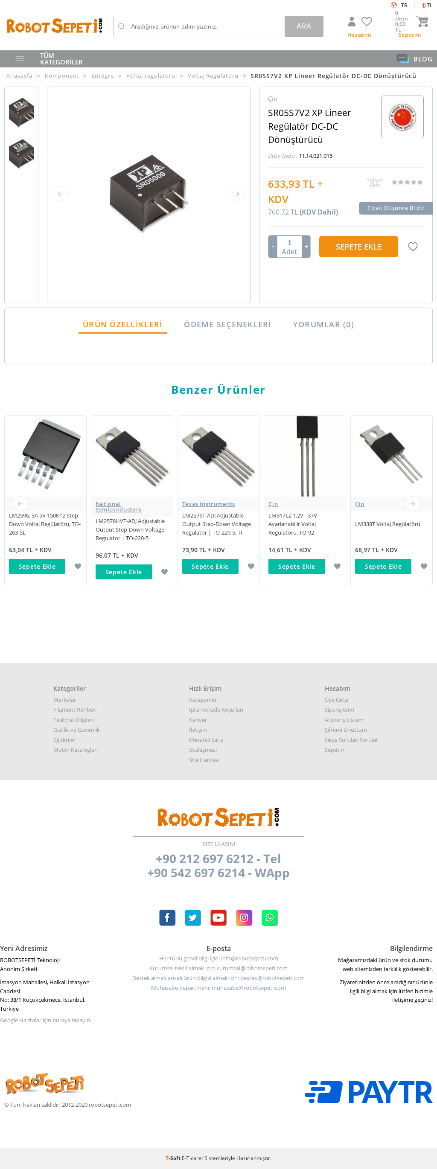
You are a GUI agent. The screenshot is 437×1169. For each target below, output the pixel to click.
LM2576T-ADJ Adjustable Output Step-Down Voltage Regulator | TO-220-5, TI (216, 524)
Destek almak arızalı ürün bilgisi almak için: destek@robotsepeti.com (218, 978)
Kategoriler (203, 700)
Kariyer (198, 720)
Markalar (64, 700)
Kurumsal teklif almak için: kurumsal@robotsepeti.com (218, 968)
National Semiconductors (119, 506)
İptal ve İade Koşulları (216, 709)
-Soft (174, 1158)
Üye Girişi (336, 700)
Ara (304, 26)
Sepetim (335, 749)
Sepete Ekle (359, 246)
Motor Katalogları (75, 749)
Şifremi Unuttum (346, 729)
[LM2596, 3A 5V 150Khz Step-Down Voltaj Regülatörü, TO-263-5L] (45, 504)
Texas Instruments (208, 504)
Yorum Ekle (375, 182)
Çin (273, 504)
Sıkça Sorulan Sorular (351, 740)
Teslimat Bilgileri (73, 720)
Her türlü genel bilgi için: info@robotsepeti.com (218, 958)
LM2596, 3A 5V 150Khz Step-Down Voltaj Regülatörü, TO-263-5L (45, 524)
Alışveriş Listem (344, 720)
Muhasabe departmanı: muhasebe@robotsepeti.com (218, 988)
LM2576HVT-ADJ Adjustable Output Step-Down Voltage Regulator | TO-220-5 (130, 529)
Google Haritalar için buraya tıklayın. (45, 1020)
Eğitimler (64, 740)
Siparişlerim (339, 709)
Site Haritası (204, 760)
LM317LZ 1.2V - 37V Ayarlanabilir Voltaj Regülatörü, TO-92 (292, 524)
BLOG (423, 59)
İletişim (198, 729)
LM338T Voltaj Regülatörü (387, 524)
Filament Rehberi (74, 709)
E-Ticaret (192, 1158)
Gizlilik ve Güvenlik (76, 729)
